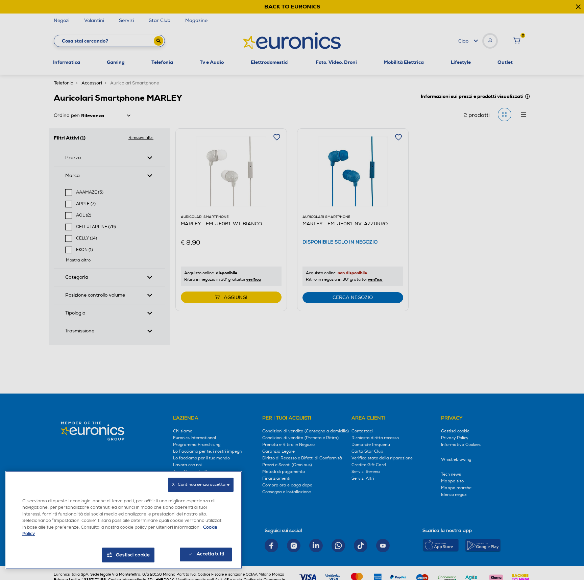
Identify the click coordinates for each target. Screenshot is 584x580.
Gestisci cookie (133, 555)
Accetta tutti (210, 554)
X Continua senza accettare (200, 484)
